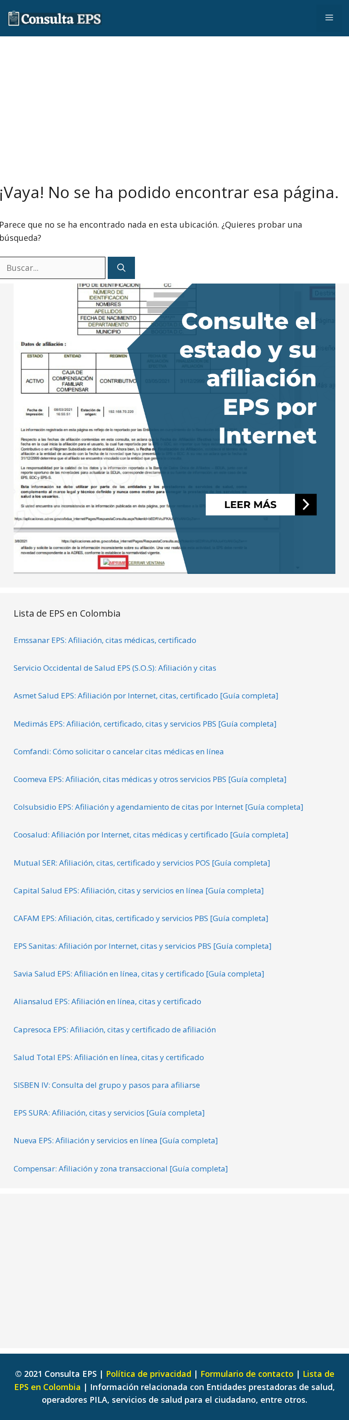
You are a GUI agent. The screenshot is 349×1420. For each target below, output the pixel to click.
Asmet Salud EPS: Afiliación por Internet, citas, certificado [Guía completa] (146, 695)
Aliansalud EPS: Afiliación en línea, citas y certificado (107, 1001)
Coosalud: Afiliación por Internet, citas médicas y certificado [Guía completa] (151, 834)
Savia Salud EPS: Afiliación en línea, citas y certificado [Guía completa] (139, 973)
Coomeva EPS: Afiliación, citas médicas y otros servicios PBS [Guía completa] (150, 779)
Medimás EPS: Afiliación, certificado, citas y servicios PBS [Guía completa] (145, 723)
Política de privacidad (148, 1373)
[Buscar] (121, 268)
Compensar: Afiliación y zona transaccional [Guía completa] (121, 1168)
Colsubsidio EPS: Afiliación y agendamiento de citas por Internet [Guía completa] (159, 807)
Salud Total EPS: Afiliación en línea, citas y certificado (109, 1057)
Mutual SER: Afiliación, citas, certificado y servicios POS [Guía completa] (142, 862)
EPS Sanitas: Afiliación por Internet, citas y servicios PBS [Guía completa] (143, 946)
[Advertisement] (174, 104)
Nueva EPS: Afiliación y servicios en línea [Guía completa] (116, 1140)
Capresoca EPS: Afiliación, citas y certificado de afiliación (115, 1029)
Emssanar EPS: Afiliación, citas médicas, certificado (105, 640)
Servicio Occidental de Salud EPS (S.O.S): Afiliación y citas (115, 668)
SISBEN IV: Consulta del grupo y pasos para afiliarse (107, 1085)
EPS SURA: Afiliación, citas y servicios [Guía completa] (109, 1112)
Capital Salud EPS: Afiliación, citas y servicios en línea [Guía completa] (139, 890)
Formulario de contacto (247, 1373)
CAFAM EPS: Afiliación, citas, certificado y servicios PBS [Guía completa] (141, 918)
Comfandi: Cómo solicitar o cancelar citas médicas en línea (119, 751)
